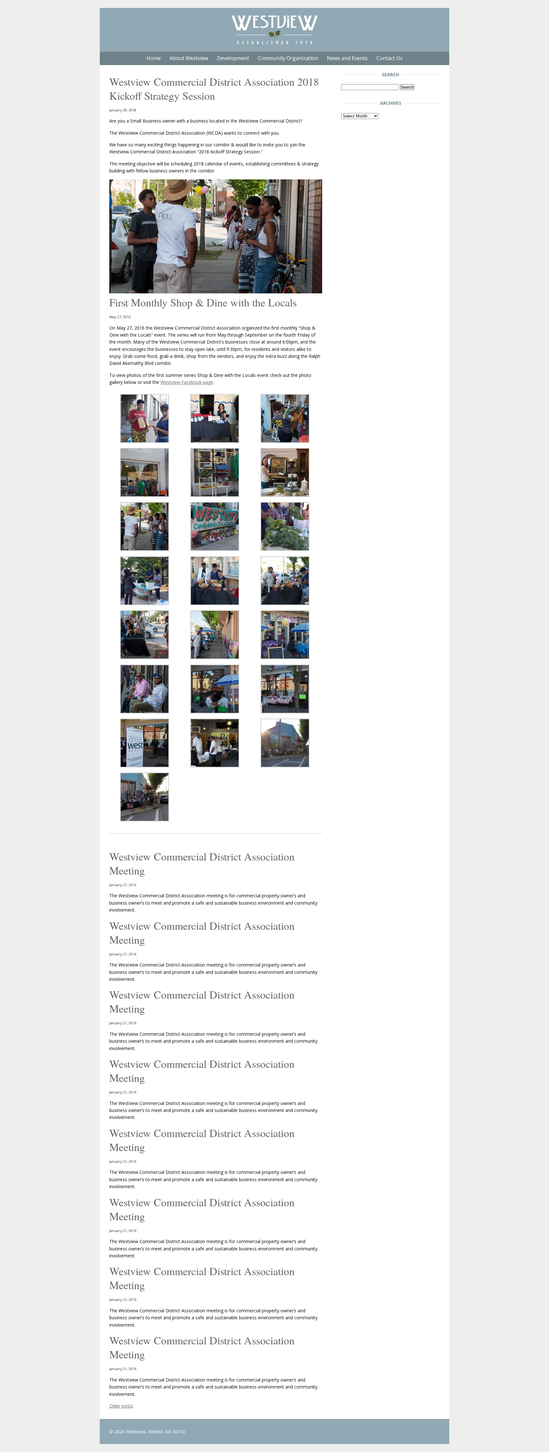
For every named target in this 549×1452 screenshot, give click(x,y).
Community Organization (288, 58)
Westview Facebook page (186, 382)
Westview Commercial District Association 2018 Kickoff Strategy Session (214, 88)
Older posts (121, 1406)
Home (153, 58)
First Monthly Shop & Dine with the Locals (203, 302)
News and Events (347, 58)
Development (233, 58)
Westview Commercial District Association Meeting (202, 863)
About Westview (189, 58)
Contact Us (389, 58)
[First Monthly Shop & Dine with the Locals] (215, 292)
